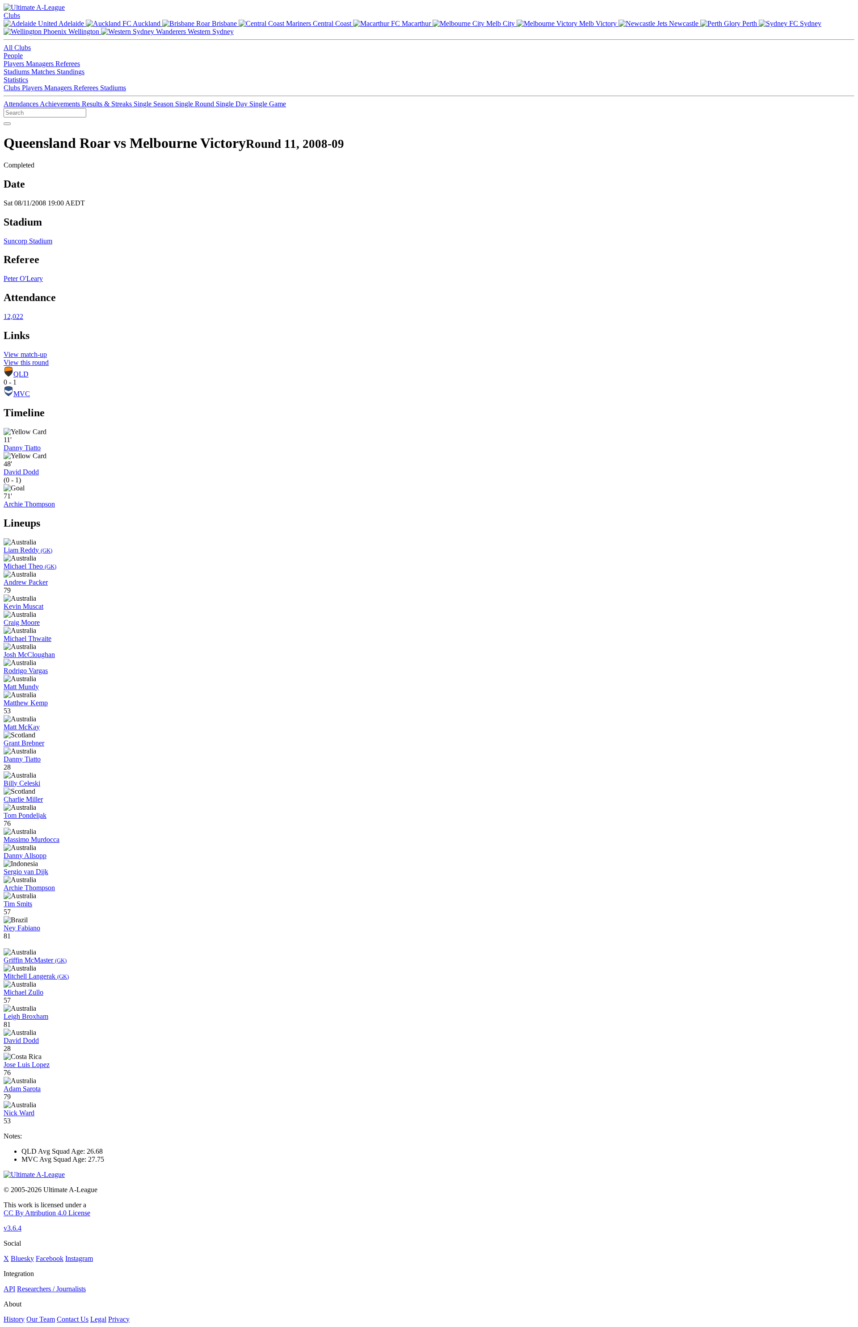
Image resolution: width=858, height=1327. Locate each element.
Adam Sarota (22, 1089)
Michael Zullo (23, 992)
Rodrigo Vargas (26, 670)
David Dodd (21, 472)
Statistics (16, 80)
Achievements (61, 104)
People (13, 55)
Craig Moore (22, 622)
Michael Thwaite (27, 638)
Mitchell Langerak (36, 976)
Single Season (154, 104)
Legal (98, 1319)
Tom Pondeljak (25, 815)
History (14, 1319)
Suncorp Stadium (28, 241)
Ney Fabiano (22, 928)
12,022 (13, 316)
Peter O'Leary (23, 278)
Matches (44, 71)
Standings (70, 71)
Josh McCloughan (29, 654)
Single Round (195, 104)
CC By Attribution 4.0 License (47, 1213)
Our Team (40, 1319)
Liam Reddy (28, 550)
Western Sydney (210, 31)
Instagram (79, 1258)
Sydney (809, 23)
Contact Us (72, 1319)
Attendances (22, 104)
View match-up (25, 354)
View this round (26, 362)
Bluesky (22, 1258)
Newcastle (683, 23)
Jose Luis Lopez (27, 1064)
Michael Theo (30, 566)
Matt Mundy (21, 687)
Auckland (146, 23)
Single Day (232, 104)
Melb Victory (597, 23)
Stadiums (17, 71)
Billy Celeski (22, 783)
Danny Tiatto (22, 448)
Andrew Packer (26, 582)
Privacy (119, 1319)
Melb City (500, 23)
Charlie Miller (23, 799)
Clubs (12, 15)
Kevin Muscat (23, 606)
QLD (21, 374)
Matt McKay (22, 727)
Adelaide (71, 23)
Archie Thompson (29, 504)
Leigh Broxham (26, 1016)
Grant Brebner (24, 743)
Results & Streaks (108, 104)
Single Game (267, 104)
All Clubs (17, 47)
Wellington (84, 31)
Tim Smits (18, 904)
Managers (40, 63)
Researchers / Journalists (51, 1289)
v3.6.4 (12, 1228)
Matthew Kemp (26, 703)
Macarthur (416, 23)
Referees (67, 63)
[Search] (7, 123)
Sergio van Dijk (26, 871)
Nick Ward (19, 1113)
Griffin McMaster (35, 960)
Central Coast (332, 23)
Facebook (49, 1258)
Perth (749, 23)
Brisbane (224, 23)
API (9, 1289)
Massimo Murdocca (31, 839)
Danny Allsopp (25, 855)
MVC (21, 394)
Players (15, 63)
